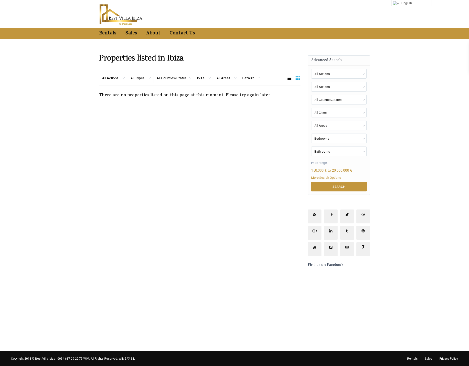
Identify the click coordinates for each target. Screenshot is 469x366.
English (406, 3)
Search (339, 186)
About (153, 34)
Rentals (107, 34)
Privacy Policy (448, 358)
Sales (131, 34)
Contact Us (182, 34)
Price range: (319, 163)
